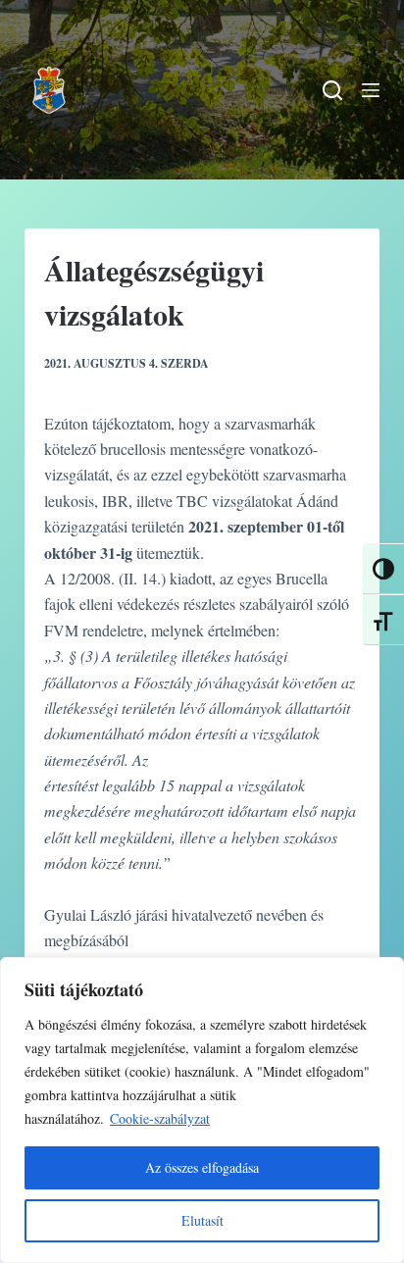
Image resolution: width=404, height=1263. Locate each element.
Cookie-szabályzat (160, 1118)
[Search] (332, 90)
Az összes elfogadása (202, 1167)
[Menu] (370, 90)
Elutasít (202, 1220)
